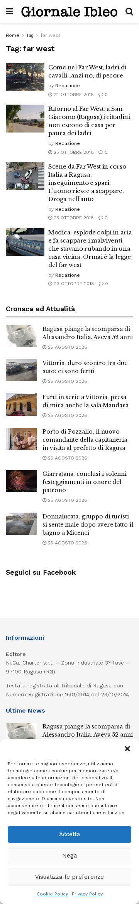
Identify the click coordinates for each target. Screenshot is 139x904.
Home (12, 35)
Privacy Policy (87, 894)
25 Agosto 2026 (66, 347)
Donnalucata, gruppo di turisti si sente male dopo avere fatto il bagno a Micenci (87, 524)
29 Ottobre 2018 (73, 283)
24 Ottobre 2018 (73, 94)
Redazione (67, 85)
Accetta (69, 834)
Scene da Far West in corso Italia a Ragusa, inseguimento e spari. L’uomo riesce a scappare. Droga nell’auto (87, 183)
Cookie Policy (52, 894)
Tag (30, 35)
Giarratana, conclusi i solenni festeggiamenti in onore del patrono (84, 482)
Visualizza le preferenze (69, 876)
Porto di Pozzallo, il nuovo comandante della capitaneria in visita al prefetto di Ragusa (84, 439)
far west (50, 35)
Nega (69, 855)
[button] (127, 748)
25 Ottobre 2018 (73, 152)
